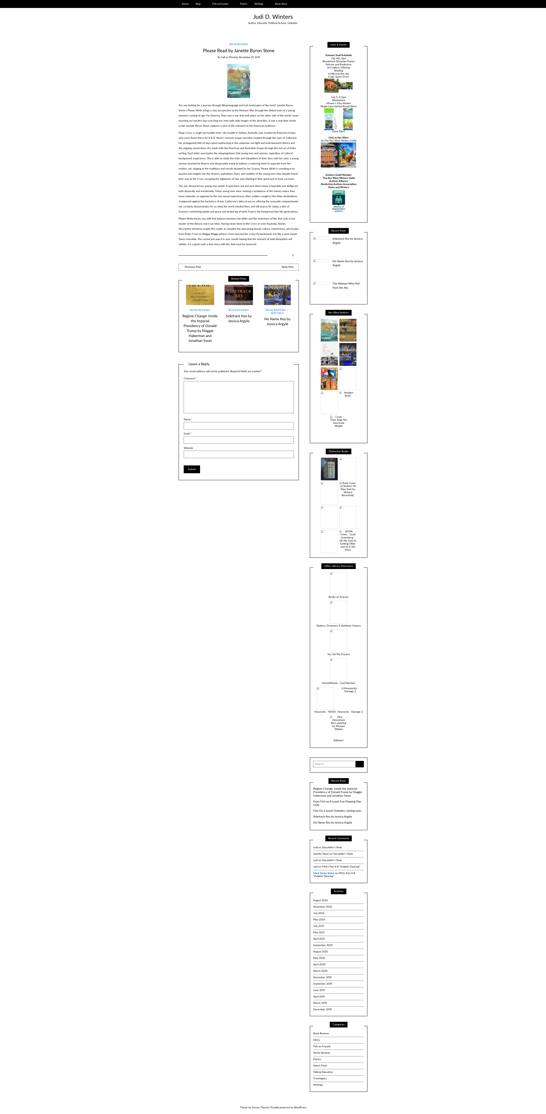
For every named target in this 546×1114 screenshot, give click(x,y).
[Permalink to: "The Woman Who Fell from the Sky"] (321, 289)
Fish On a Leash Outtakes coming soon (337, 810)
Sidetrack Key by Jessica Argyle (332, 816)
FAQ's (316, 1040)
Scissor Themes (260, 1107)
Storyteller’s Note (332, 847)
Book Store (281, 4)
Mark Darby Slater (323, 873)
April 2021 (319, 939)
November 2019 (322, 977)
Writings (258, 4)
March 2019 (320, 1003)
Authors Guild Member (338, 175)
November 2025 (322, 907)
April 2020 (319, 964)
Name (188, 419)
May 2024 (319, 919)
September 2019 (322, 984)
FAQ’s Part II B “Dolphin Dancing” (341, 866)
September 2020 (323, 945)
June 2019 (319, 990)
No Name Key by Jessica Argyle (332, 822)
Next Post (287, 267)
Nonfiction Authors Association (338, 184)
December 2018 (322, 1009)
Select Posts (320, 1065)
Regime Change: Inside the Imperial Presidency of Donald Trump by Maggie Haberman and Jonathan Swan (337, 792)
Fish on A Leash (220, 4)
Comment (190, 378)
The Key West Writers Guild (339, 178)
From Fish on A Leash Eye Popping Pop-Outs (337, 803)
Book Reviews (238, 44)
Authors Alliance (338, 181)
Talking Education (323, 1072)
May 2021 (318, 932)
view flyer (338, 131)
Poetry (243, 4)
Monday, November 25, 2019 (244, 57)
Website (188, 448)
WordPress (300, 1107)
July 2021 (318, 926)
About (185, 4)
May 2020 (319, 958)
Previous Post (192, 267)
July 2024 (318, 913)
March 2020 (320, 971)
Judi (223, 57)
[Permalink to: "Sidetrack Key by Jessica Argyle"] (239, 295)
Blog (198, 4)
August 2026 (320, 900)
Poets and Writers (338, 187)
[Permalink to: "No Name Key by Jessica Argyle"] (277, 295)
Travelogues (320, 1078)
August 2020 (320, 951)
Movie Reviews (321, 1053)
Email (188, 434)
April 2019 (319, 996)
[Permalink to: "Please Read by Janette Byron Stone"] (238, 81)
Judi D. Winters (273, 17)
